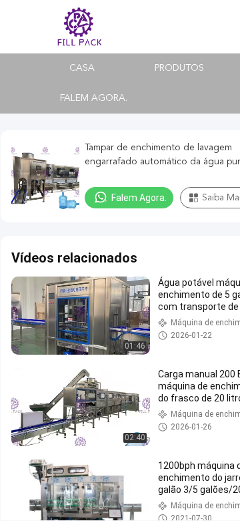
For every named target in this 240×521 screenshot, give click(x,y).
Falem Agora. (93, 98)
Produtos (179, 68)
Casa (82, 68)
